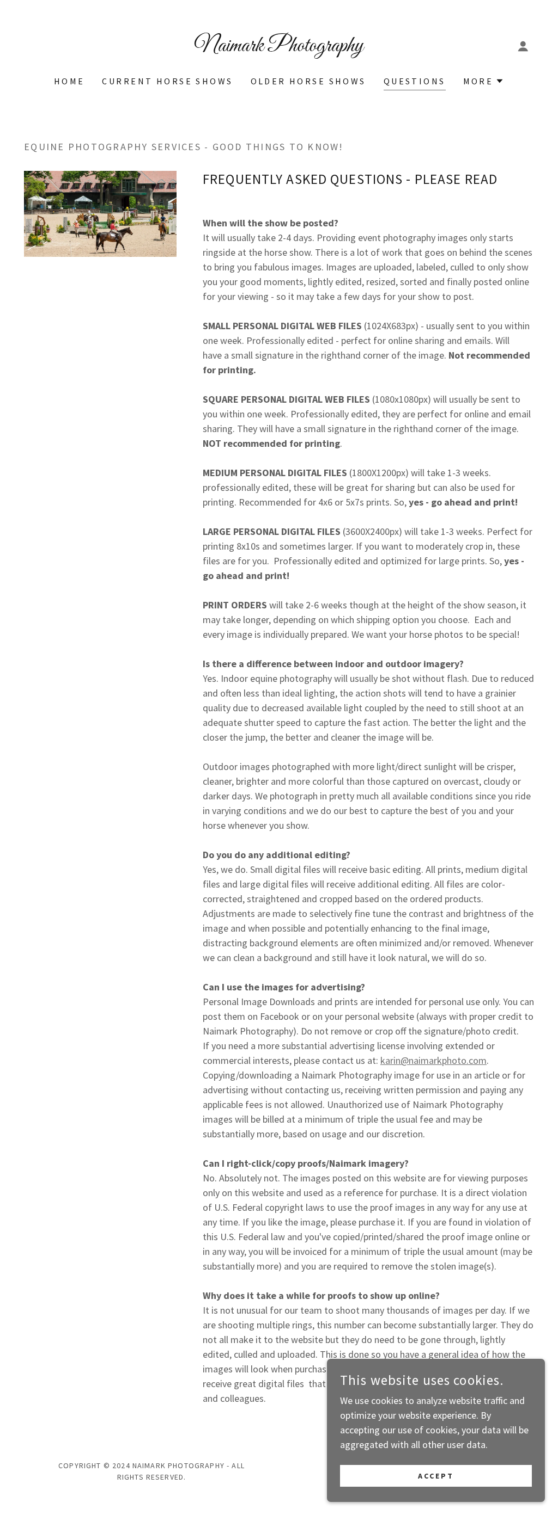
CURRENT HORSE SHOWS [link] (167, 81)
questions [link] (415, 81)
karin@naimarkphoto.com (433, 1060)
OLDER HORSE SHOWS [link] (308, 81)
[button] (523, 46)
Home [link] (69, 81)
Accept (436, 1476)
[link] (279, 47)
